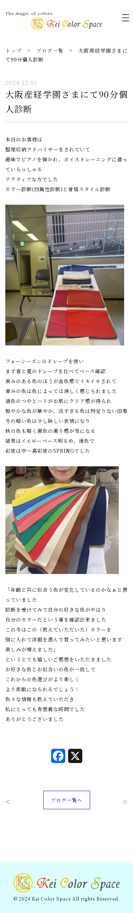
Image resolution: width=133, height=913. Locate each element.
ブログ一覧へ (67, 800)
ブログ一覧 (50, 50)
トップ (13, 50)
